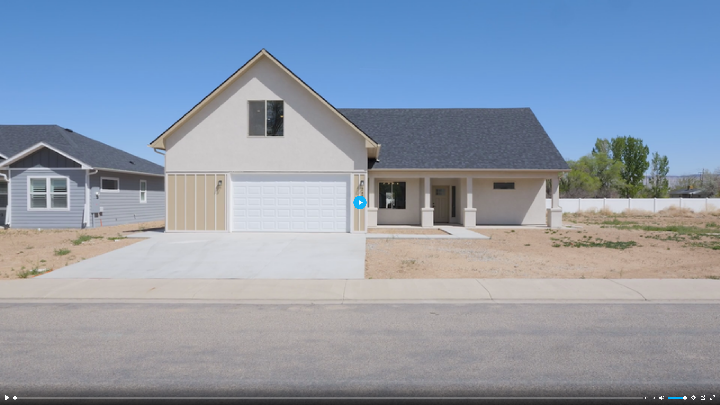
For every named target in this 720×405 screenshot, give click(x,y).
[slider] (328, 397)
